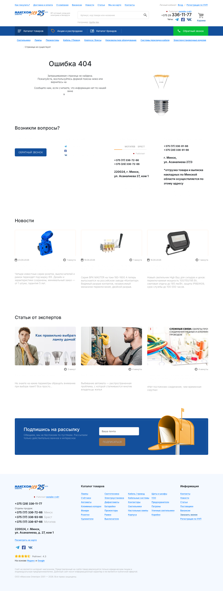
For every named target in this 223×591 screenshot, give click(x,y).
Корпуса (132, 514)
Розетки (85, 514)
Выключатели (112, 519)
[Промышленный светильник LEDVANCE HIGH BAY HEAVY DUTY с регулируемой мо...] (177, 243)
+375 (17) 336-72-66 (34, 512)
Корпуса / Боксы (92, 40)
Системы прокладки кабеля (155, 40)
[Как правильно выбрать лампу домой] (45, 346)
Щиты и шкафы (159, 493)
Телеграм (71, 94)
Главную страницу (78, 81)
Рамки (108, 514)
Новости (89, 5)
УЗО (154, 498)
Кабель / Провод (71, 40)
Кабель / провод (136, 493)
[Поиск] (145, 15)
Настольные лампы (138, 510)
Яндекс (31, 560)
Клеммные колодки (91, 506)
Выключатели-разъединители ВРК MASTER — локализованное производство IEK (111, 269)
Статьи (101, 5)
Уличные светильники (163, 510)
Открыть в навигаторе (127, 188)
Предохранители (160, 502)
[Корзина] (201, 15)
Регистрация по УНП (197, 5)
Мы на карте (114, 5)
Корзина (201, 20)
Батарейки (110, 506)
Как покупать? (22, 5)
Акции (69, 30)
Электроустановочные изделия (190, 40)
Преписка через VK (80, 150)
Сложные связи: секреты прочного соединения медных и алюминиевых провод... (173, 378)
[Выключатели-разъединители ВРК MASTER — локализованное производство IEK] (111, 243)
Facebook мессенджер (82, 155)
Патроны (156, 506)
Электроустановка (114, 498)
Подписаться (112, 441)
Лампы (38, 40)
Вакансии (77, 5)
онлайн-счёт (185, 11)
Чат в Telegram (77, 146)
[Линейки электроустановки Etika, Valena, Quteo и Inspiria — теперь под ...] (45, 243)
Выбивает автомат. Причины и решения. (110, 375)
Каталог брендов (106, 30)
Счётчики (86, 498)
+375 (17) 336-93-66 (33, 517)
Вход (180, 5)
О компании (62, 5)
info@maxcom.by (25, 143)
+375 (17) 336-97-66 (35, 521)
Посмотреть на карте (127, 184)
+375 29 (176, 15)
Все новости (201, 220)
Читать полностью (26, 288)
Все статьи (201, 317)
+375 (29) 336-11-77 (27, 138)
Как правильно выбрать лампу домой (41, 375)
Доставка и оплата (43, 5)
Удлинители (87, 519)
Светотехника (112, 493)
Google (41, 560)
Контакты (130, 5)
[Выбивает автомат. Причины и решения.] (111, 346)
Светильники (23, 40)
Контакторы (134, 502)
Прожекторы (52, 40)
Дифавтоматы (112, 502)
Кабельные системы (138, 498)
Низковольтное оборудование (120, 40)
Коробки (156, 514)
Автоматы (86, 502)
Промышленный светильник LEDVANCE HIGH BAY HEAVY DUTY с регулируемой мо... (175, 269)
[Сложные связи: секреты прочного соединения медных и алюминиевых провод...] (177, 346)
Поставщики (186, 506)
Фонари (85, 510)
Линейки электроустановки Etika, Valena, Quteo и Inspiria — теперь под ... (44, 267)
